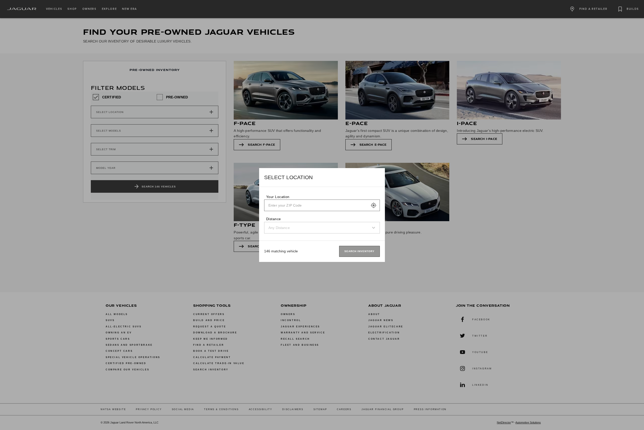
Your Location (278, 197)
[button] (374, 205)
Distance (273, 219)
